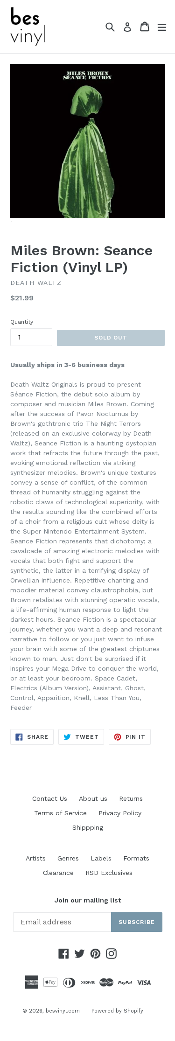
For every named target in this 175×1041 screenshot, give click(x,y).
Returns (131, 798)
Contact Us (49, 798)
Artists (36, 858)
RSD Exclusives (109, 872)
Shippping (87, 827)
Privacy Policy (119, 813)
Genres (68, 858)
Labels (101, 858)
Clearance (58, 872)
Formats (136, 858)
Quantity (21, 322)
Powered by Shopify (117, 1011)
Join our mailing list (88, 900)
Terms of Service (60, 813)
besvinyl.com (63, 1011)
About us (93, 798)
